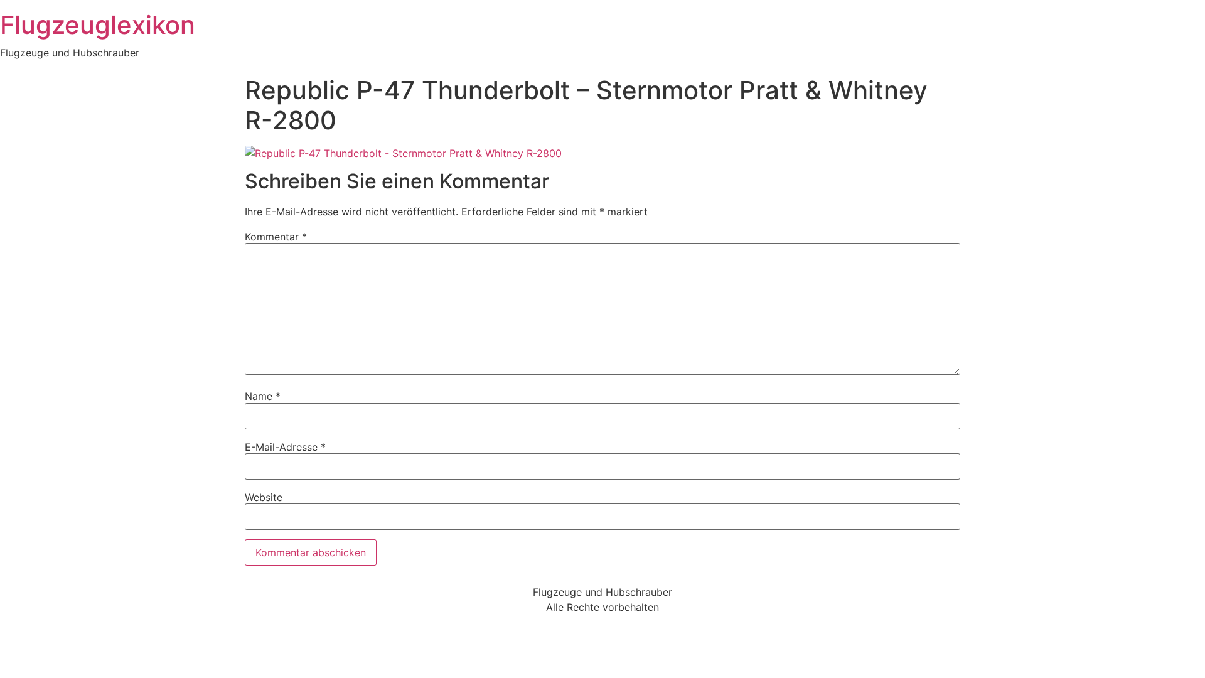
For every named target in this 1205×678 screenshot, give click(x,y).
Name (263, 396)
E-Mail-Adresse (285, 447)
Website (263, 497)
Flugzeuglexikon (97, 24)
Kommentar (276, 237)
